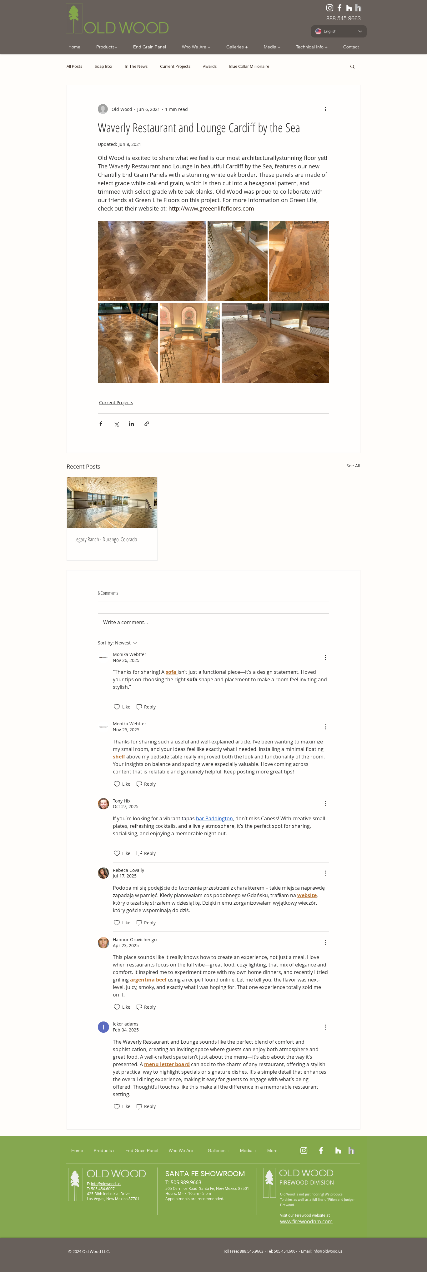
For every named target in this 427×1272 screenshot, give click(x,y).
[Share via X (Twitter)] (116, 424)
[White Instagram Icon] (329, 7)
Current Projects (175, 66)
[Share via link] (147, 424)
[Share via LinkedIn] (131, 424)
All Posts (74, 66)
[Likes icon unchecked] (117, 707)
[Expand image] (152, 261)
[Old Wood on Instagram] (304, 1150)
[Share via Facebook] (101, 424)
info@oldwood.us (106, 1183)
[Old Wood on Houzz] (349, 7)
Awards (210, 66)
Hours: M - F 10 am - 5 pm (188, 1193)
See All (353, 466)
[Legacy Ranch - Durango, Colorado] (112, 502)
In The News (136, 66)
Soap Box (103, 66)
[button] (106, 47)
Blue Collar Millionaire (249, 66)
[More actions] (325, 109)
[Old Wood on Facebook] (339, 7)
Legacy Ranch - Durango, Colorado (105, 539)
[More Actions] (325, 657)
